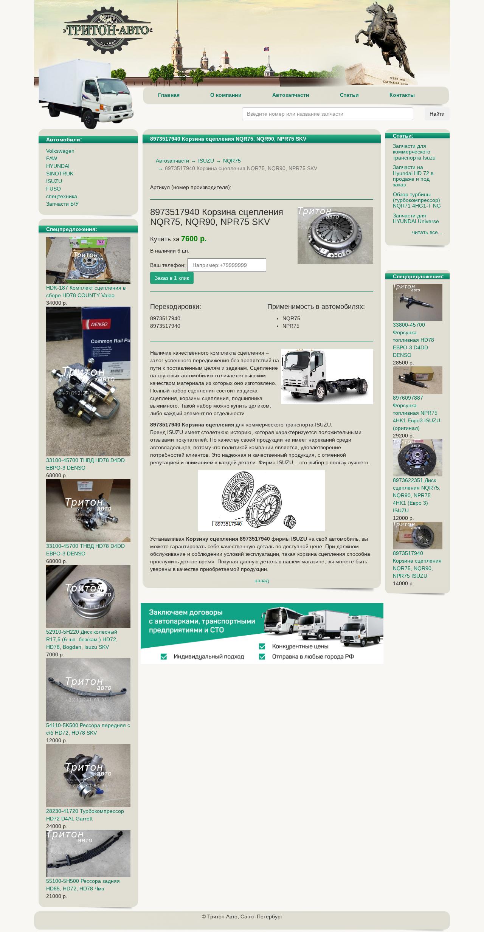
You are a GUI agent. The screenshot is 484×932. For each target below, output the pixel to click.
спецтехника (61, 196)
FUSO (53, 189)
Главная (169, 95)
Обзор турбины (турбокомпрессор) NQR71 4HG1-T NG (417, 200)
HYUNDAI (58, 166)
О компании (226, 95)
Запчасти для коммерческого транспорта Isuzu (414, 152)
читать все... (427, 232)
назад (261, 580)
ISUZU (54, 181)
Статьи (349, 95)
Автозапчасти (290, 95)
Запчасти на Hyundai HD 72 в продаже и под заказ (413, 176)
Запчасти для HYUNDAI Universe (416, 218)
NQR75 (232, 161)
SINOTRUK (59, 174)
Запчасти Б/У (62, 204)
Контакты (402, 95)
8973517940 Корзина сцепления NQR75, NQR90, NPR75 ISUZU (417, 564)
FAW (51, 158)
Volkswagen (60, 151)
